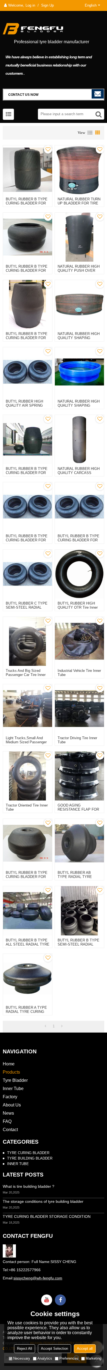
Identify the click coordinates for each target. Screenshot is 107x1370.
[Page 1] (45, 1026)
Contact (10, 1129)
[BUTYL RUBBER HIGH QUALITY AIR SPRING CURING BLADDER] (27, 371)
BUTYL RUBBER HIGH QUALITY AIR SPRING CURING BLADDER (24, 405)
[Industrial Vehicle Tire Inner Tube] (79, 641)
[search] (98, 114)
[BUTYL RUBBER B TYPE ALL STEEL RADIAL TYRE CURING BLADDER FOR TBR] (27, 910)
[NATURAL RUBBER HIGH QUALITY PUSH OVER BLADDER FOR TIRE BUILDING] (79, 237)
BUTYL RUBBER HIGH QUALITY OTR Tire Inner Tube (78, 607)
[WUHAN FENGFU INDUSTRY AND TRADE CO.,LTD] (53, 27)
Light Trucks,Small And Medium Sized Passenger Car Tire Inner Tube (26, 742)
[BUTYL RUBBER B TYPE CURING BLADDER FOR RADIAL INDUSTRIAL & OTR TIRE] (27, 237)
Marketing (93, 1358)
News (8, 1113)
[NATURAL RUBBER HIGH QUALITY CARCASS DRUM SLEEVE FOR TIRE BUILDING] (79, 439)
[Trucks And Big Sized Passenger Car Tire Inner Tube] (27, 641)
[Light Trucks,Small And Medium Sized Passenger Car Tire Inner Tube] (27, 708)
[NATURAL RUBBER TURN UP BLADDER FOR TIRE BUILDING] (79, 169)
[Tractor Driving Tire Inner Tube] (79, 708)
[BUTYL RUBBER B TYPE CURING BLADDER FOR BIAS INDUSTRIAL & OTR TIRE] (27, 439)
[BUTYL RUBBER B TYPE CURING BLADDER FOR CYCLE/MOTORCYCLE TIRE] (27, 506)
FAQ (7, 1121)
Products (11, 1072)
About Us (12, 1105)
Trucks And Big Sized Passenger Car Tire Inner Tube (26, 675)
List (90, 133)
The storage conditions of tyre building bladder (43, 1201)
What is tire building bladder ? (28, 1186)
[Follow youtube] (46, 1299)
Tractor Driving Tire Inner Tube (77, 740)
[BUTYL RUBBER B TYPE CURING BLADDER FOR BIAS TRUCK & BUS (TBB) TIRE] (27, 169)
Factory (10, 1096)
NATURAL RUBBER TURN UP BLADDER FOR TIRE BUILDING (79, 203)
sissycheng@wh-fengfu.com (37, 1278)
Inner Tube (13, 1088)
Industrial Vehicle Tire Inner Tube (79, 673)
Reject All (24, 1348)
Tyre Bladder (15, 1080)
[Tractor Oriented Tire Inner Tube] (27, 776)
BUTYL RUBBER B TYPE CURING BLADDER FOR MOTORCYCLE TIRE (78, 540)
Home (9, 1064)
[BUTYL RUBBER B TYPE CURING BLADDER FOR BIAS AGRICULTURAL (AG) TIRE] (27, 304)
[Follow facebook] (60, 1299)
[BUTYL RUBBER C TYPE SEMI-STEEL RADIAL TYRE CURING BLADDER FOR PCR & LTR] (27, 574)
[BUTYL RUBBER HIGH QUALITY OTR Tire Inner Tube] (79, 574)
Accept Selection (54, 1348)
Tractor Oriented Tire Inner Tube (27, 807)
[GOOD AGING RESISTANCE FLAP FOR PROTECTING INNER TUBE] (79, 776)
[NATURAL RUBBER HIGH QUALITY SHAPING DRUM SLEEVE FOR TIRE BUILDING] (79, 371)
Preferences (68, 1358)
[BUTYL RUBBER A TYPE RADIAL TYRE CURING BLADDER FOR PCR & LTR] (27, 978)
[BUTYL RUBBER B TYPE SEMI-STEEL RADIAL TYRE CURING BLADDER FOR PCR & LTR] (79, 910)
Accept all (85, 1348)
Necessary (21, 1358)
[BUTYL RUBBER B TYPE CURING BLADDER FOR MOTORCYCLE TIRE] (79, 506)
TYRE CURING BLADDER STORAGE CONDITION (47, 1216)
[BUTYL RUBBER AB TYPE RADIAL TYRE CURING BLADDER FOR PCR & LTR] (79, 843)
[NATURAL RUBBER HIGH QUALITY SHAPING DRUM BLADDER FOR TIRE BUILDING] (79, 304)
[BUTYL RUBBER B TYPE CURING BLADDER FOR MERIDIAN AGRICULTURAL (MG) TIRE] (27, 843)
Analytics (44, 1358)
